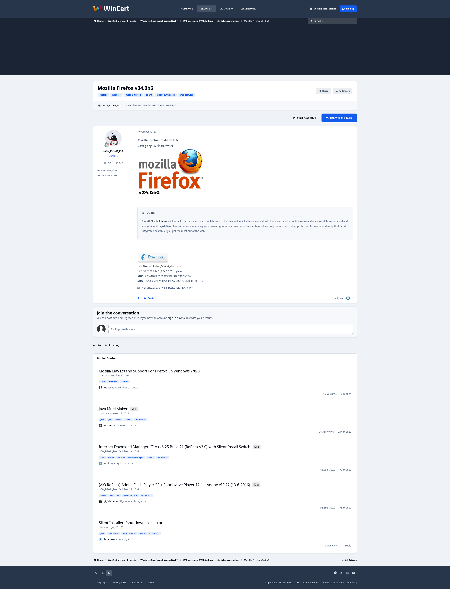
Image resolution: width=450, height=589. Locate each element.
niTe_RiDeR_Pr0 (112, 105)
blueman (104, 527)
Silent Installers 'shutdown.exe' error (131, 522)
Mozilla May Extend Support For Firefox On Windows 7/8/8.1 (151, 371)
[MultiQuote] (138, 298)
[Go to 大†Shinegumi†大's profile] (100, 501)
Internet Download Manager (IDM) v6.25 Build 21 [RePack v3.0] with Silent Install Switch (174, 446)
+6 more (145, 495)
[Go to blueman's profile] (100, 539)
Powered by (340, 582)
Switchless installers (163, 105)
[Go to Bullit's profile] (100, 463)
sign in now (175, 318)
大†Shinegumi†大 (114, 501)
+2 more (139, 419)
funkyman (339, 298)
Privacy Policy (119, 582)
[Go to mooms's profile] (100, 425)
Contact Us (136, 582)
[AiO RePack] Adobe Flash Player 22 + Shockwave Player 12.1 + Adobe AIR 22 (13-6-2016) (174, 484)
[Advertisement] (225, 50)
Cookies (151, 582)
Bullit (107, 463)
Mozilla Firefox (159, 221)
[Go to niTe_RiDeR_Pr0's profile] (99, 105)
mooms (103, 413)
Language (101, 582)
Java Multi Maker (113, 408)
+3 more (153, 533)
